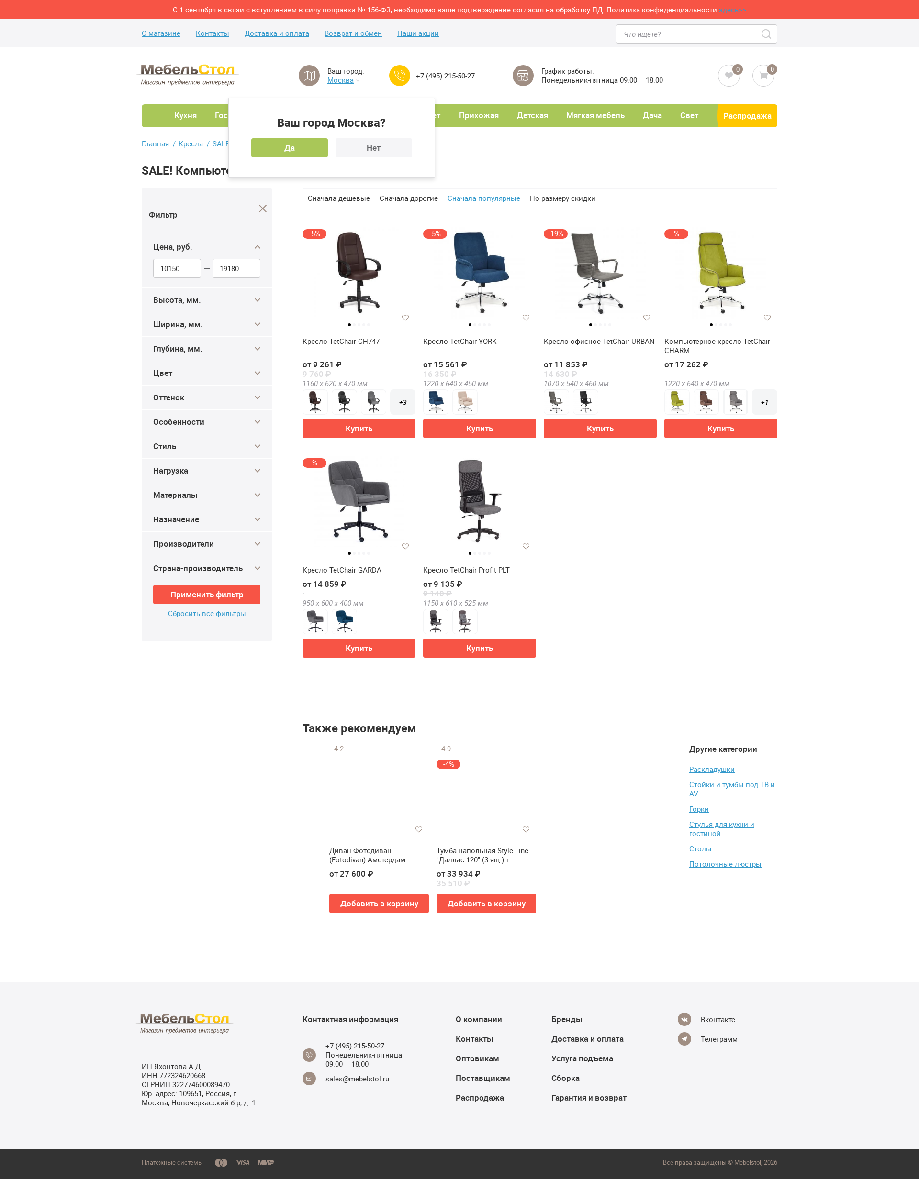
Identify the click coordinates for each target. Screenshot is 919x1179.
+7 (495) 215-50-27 (445, 75)
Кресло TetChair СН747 (341, 341)
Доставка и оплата (277, 33)
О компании (479, 1019)
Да (289, 147)
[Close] (263, 209)
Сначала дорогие (409, 198)
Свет (689, 115)
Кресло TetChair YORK (459, 341)
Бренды (567, 1019)
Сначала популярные (484, 198)
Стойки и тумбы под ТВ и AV (732, 789)
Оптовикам (477, 1058)
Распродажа (747, 115)
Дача (652, 115)
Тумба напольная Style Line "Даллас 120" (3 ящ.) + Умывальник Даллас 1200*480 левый (482, 855)
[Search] (767, 34)
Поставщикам (483, 1077)
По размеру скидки (562, 198)
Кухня (185, 115)
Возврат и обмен (353, 33)
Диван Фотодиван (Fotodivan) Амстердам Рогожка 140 (367, 855)
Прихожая (479, 115)
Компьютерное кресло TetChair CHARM (717, 346)
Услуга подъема (582, 1058)
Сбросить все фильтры (207, 613)
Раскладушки (712, 769)
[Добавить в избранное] (405, 317)
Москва (340, 80)
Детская (532, 115)
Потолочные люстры (725, 864)
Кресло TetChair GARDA (342, 569)
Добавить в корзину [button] (379, 903)
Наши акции (418, 33)
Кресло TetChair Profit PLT (466, 569)
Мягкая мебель (595, 115)
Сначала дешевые (339, 198)
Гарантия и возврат (589, 1097)
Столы (700, 848)
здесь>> (732, 9)
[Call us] (399, 75)
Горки (699, 809)
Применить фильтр (207, 594)
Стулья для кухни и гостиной (721, 828)
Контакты (212, 33)
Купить (359, 428)
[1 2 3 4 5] (479, 505)
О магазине (161, 33)
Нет (374, 147)
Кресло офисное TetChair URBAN (599, 341)
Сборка (565, 1077)
